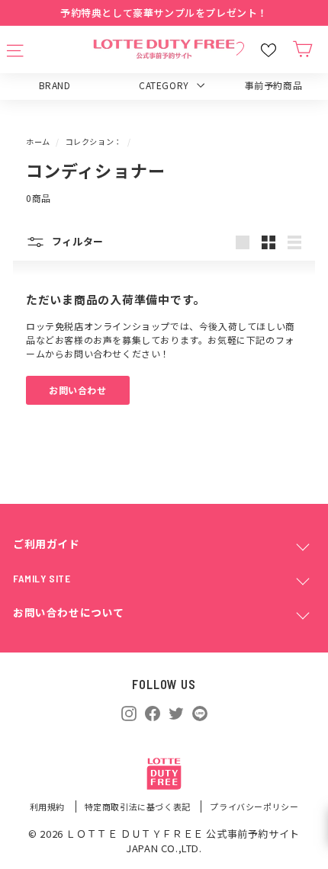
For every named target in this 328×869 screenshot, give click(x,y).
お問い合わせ (78, 389)
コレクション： (94, 141)
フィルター (76, 241)
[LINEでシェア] (199, 713)
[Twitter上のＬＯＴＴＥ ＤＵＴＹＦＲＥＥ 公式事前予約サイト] (176, 712)
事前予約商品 (274, 85)
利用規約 (48, 806)
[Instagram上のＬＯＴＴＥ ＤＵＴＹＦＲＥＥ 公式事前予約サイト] (129, 712)
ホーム (38, 141)
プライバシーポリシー (254, 806)
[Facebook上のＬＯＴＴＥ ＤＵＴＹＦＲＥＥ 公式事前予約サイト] (152, 712)
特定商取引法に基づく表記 (139, 806)
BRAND (55, 85)
